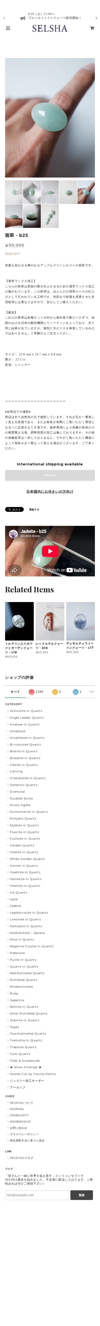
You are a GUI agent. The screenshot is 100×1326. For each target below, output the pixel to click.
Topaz (15, 1027)
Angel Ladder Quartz (27, 717)
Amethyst (18, 731)
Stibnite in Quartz (25, 1020)
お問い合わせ (18, 1128)
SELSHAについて (22, 1102)
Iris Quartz (19, 892)
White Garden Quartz (27, 859)
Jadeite (15, 906)
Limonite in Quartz (25, 919)
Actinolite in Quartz (26, 711)
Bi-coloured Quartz (25, 744)
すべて (15, 691)
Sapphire (17, 1000)
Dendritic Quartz (24, 785)
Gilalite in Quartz (24, 852)
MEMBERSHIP (20, 1121)
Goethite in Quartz (25, 872)
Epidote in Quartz (24, 825)
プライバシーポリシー (24, 1134)
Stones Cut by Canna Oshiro (33, 1074)
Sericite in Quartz (24, 1006)
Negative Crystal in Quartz (32, 946)
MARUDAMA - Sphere (27, 933)
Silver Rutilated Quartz (29, 1013)
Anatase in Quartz (25, 724)
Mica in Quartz (22, 939)
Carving (16, 771)
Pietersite (17, 953)
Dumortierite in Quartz (29, 811)
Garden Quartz (22, 845)
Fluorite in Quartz (24, 832)
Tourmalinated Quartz (28, 1033)
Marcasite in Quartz (26, 926)
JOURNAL (17, 1109)
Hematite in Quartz (26, 879)
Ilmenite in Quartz (25, 885)
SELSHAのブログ (22, 1158)
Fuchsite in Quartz (25, 838)
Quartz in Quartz (24, 966)
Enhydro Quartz (23, 818)
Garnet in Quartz (24, 865)
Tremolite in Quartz (26, 1040)
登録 (81, 1195)
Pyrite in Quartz (23, 959)
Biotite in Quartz (24, 751)
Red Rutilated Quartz (27, 973)
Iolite (14, 899)
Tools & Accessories (25, 1060)
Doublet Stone (21, 798)
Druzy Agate (20, 805)
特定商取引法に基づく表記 (27, 1140)
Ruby (14, 993)
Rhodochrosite (21, 986)
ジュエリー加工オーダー (27, 1080)
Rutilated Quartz (24, 980)
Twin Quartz (20, 1054)
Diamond (17, 791)
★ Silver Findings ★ (26, 1067)
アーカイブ (18, 1087)
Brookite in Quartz (25, 758)
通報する (34, 509)
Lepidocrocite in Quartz (29, 912)
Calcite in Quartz (24, 765)
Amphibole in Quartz (27, 737)
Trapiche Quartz (23, 1047)
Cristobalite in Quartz (28, 778)
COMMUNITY (19, 1115)
